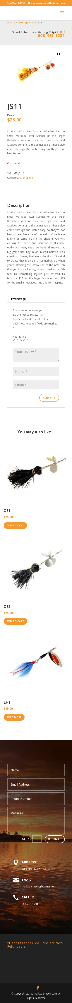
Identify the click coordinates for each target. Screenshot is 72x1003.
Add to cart (15, 525)
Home (11, 22)
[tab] (36, 299)
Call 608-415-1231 (51, 33)
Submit (54, 839)
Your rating (19, 336)
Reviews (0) (18, 299)
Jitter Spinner (26, 22)
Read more (14, 717)
